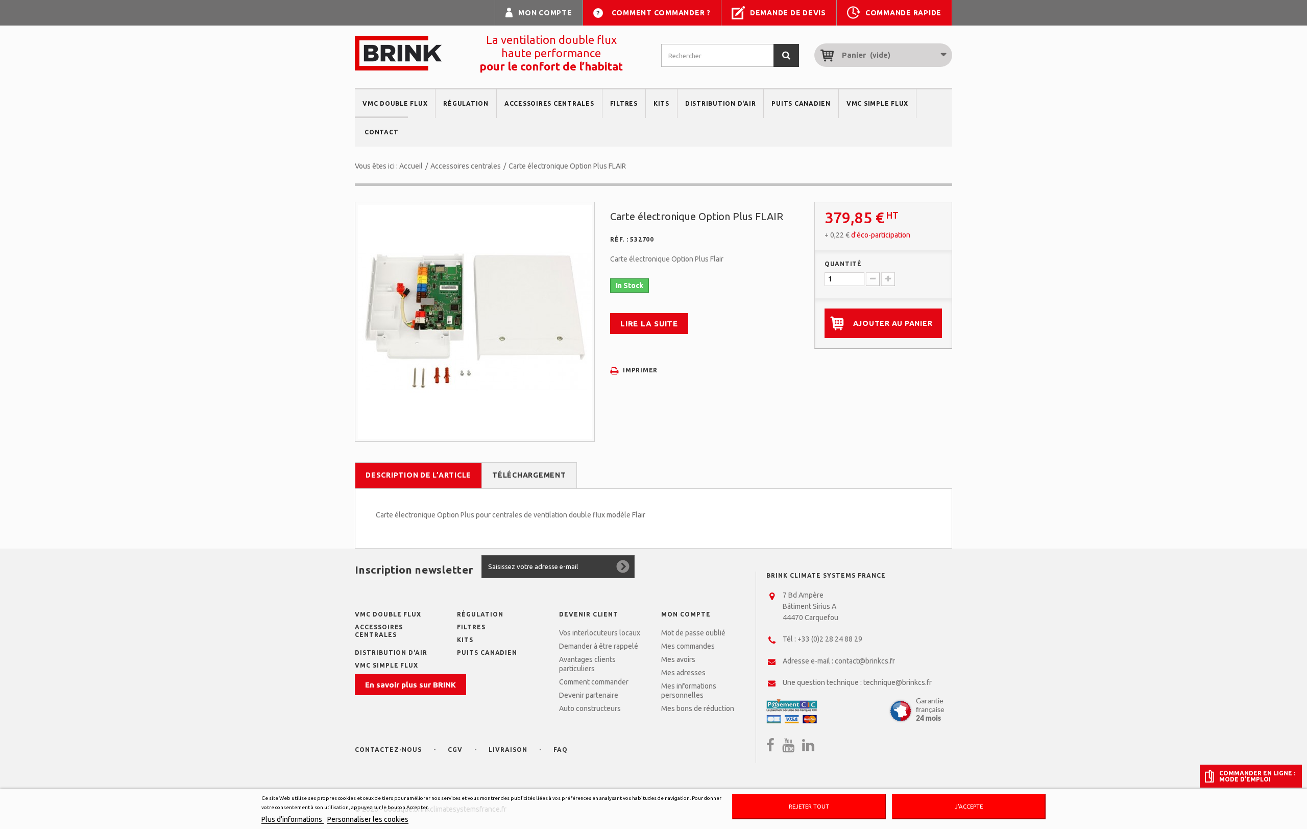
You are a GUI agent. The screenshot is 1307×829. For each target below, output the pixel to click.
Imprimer (640, 370)
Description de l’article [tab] (418, 475)
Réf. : (619, 239)
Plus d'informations (292, 819)
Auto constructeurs (590, 708)
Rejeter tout (809, 806)
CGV (455, 749)
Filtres (624, 103)
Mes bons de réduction (697, 708)
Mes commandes (688, 646)
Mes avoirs (678, 659)
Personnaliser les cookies (367, 819)
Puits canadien (801, 103)
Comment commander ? (661, 13)
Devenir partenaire (588, 695)
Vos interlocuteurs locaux (599, 633)
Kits (661, 103)
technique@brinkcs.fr (897, 682)
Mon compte (545, 13)
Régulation (466, 103)
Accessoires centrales (549, 103)
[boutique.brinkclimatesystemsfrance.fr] (398, 53)
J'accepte (969, 806)
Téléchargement (529, 475)
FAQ (560, 749)
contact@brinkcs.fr (865, 661)
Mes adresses (683, 673)
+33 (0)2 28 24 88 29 (829, 639)
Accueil (411, 166)
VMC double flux (394, 103)
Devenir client (588, 614)
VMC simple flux (877, 103)
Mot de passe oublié (693, 633)
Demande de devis (788, 13)
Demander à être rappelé (598, 646)
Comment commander (593, 682)
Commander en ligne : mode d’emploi (1257, 775)
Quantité (843, 263)
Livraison (508, 749)
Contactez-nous (388, 749)
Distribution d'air (720, 103)
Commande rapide (903, 13)
